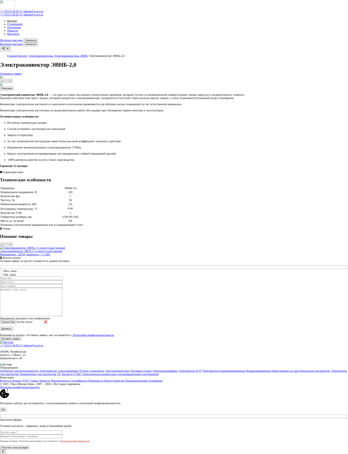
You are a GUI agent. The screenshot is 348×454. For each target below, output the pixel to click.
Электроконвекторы (40, 55)
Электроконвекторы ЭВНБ (71, 55)
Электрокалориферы (165, 370)
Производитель (60, 380)
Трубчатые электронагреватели (19, 370)
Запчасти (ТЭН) (71, 374)
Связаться (30, 40)
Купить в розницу (11, 380)
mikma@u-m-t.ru (33, 11)
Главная (12, 55)
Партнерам (14, 27)
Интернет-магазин (11, 40)
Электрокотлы (48, 370)
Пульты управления (91, 370)
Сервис (34, 380)
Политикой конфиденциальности (93, 335)
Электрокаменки (68, 370)
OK (3, 409)
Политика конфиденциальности (20, 387)
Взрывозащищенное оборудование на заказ (273, 370)
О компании (14, 24)
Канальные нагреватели (315, 370)
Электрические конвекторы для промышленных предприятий (120, 374)
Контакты (13, 33)
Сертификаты (79, 380)
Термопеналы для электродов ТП (40, 374)
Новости (12, 30)
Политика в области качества (106, 380)
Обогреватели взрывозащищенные (223, 370)
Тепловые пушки (141, 370)
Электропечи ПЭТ (190, 370)
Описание (6, 88)
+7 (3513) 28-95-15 (11, 11)
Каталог (12, 20)
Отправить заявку (11, 73)
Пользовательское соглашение (144, 380)
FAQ (26, 380)
